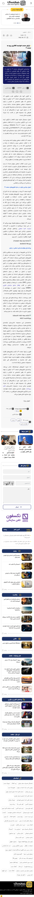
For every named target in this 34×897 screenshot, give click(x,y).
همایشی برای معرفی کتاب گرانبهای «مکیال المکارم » (12, 583)
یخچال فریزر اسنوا (28, 854)
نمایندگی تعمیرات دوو (27, 829)
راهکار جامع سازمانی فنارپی (11, 285)
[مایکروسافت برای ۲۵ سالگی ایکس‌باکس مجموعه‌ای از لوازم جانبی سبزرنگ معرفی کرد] (26, 767)
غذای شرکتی (20, 833)
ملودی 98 (15, 858)
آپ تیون (6, 817)
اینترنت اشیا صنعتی (24, 229)
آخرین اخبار (17, 530)
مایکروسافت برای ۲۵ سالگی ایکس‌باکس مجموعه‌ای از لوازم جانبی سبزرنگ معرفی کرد (11, 767)
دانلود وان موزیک (21, 875)
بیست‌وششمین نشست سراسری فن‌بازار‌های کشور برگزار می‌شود (12, 758)
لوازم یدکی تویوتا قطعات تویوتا (25, 842)
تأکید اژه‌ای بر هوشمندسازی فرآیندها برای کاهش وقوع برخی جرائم (25, 449)
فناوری (19, 420)
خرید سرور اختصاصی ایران (26, 862)
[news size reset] (17, 92)
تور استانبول (12, 833)
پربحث (5, 530)
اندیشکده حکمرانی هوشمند (14, 812)
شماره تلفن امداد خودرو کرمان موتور (14, 792)
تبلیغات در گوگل (28, 846)
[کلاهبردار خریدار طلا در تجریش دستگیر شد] (26, 575)
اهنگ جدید (11, 871)
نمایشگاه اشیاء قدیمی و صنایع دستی (11, 643)
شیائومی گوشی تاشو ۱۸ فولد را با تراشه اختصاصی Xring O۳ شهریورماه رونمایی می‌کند (12, 671)
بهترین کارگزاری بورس (17, 846)
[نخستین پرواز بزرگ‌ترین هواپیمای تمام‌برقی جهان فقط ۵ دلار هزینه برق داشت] (26, 680)
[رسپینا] (17, 517)
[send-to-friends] (11, 35)
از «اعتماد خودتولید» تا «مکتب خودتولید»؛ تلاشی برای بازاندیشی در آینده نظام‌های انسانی (12, 16)
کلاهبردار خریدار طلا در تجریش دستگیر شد (12, 574)
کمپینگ (11, 829)
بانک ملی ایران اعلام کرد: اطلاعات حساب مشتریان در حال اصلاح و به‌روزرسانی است (16, 542)
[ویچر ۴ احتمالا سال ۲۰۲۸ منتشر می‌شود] (26, 662)
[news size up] (13, 92)
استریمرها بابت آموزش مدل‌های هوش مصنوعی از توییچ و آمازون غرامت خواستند (12, 706)
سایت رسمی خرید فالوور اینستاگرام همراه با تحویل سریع (19, 850)
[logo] (16, 3)
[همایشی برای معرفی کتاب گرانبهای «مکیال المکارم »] (26, 584)
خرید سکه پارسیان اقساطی (10, 821)
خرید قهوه (4, 871)
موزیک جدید (7, 783)
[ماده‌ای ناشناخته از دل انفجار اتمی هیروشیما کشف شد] (26, 601)
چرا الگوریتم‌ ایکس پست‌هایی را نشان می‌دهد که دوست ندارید (11, 688)
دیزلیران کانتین (28, 804)
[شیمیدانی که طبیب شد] (26, 566)
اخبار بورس (29, 875)
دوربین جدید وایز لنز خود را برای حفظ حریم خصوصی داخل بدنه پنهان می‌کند (11, 749)
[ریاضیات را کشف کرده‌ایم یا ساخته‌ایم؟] (26, 610)
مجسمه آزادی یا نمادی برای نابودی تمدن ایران (11, 556)
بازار (28, 32)
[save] (7, 35)
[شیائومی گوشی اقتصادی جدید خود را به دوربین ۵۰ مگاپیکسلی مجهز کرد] (26, 740)
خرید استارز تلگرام (20, 825)
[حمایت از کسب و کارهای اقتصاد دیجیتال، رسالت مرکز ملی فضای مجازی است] (26, 714)
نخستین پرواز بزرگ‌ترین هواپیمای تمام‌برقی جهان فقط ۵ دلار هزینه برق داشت (11, 680)
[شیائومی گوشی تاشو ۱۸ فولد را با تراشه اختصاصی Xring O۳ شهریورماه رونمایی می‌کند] (26, 671)
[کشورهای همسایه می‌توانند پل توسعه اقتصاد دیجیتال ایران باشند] (26, 723)
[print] (4, 35)
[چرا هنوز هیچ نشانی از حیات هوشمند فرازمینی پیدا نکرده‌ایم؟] (26, 628)
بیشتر (5, 589)
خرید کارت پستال (20, 837)
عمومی (24, 32)
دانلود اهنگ (13, 817)
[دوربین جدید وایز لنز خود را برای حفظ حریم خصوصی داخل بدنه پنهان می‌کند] (26, 749)
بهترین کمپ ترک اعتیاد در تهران (24, 788)
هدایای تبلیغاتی (28, 833)
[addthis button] (13, 88)
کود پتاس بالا (20, 804)
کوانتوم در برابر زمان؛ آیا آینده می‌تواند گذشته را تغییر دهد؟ (11, 618)
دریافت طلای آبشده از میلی (25, 821)
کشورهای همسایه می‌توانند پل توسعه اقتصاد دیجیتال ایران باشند (11, 723)
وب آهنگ (14, 783)
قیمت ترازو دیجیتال (27, 812)
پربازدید (28, 530)
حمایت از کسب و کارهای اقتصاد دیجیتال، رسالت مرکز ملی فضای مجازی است (12, 715)
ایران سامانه (22, 893)
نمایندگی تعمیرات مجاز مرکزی (25, 783)
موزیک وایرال (12, 800)
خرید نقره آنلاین (19, 808)
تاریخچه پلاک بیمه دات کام (25, 858)
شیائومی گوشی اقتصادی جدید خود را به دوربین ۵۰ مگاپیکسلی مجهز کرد (11, 740)
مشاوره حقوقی (13, 842)
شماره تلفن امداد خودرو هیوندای (24, 800)
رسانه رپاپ (12, 804)
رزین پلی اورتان (28, 792)
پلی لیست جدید (28, 817)
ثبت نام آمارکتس (6, 846)
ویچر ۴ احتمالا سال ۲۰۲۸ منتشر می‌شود (12, 661)
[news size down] (21, 92)
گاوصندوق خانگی (18, 854)
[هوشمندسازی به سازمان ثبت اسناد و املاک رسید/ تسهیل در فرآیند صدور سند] (8, 440)
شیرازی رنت (17, 829)
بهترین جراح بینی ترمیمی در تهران (24, 871)
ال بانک (20, 867)
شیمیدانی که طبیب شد (14, 564)
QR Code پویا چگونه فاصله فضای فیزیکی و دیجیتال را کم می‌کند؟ (16, 536)
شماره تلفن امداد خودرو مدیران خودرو (23, 796)
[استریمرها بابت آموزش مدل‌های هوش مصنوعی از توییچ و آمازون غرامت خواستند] (26, 705)
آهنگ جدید (29, 825)
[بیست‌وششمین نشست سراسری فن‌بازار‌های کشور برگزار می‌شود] (26, 758)
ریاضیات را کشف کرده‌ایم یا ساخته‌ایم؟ (13, 609)
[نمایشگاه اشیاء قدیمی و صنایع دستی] (26, 645)
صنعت (13, 420)
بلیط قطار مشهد (14, 862)
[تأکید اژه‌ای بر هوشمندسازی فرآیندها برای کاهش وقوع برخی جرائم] (25, 440)
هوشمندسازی (24, 424)
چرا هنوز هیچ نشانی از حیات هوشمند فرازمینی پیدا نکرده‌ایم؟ (11, 627)
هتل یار (12, 825)
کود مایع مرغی (29, 808)
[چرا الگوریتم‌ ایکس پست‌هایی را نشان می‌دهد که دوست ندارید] (26, 688)
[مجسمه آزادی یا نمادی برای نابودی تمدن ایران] (26, 557)
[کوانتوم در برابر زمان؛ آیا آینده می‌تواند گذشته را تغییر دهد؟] (26, 619)
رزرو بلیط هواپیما (28, 867)
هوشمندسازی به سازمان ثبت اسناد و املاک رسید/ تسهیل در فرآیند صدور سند (9, 455)
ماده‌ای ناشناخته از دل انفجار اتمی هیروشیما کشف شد (12, 600)
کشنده (4, 812)
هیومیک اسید (11, 788)
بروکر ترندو (20, 817)
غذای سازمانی (29, 837)
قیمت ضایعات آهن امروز (8, 808)
